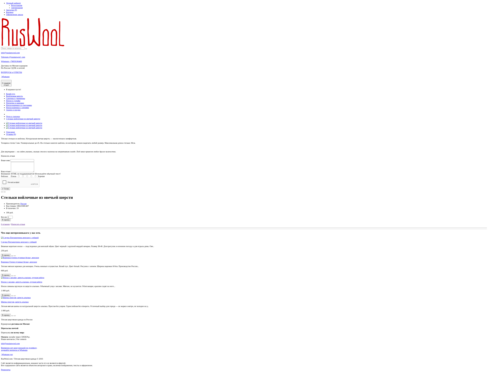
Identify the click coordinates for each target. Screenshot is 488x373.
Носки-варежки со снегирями (19, 105)
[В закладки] (12, 255)
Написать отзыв (18, 224)
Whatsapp (5, 77)
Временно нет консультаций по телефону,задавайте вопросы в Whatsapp (19, 349)
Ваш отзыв (5, 171)
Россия (23, 204)
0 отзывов (5, 224)
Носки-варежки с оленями (17, 108)
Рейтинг (4, 176)
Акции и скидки (13, 110)
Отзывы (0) (11, 134)
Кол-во (4, 217)
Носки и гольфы (13, 101)
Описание (10, 132)
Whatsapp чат (7, 354)
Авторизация (17, 8)
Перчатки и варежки (15, 103)
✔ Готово (5, 189)
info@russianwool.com (10, 53)
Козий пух (10, 94)
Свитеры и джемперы (15, 98)
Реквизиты (5, 370)
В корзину (6, 220)
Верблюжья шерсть (14, 96)
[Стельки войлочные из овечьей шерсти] (24, 123)
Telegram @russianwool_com (13, 57)
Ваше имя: (5, 160)
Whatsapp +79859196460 (11, 61)
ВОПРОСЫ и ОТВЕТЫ (11, 72)
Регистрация (16, 5)
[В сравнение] (15, 255)
